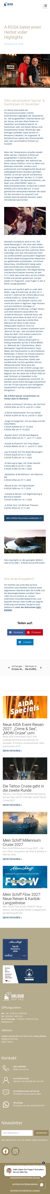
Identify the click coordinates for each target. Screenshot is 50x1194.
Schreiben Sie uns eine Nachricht (28, 1104)
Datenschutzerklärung (25, 1184)
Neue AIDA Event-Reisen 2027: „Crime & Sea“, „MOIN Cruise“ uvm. (23, 728)
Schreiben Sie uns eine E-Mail (27, 1092)
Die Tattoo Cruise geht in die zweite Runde (23, 788)
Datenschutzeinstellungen (25, 1190)
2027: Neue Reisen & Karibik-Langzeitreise (22, 898)
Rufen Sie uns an (21, 1068)
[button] (38, 5)
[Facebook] (5, 1151)
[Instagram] (15, 1151)
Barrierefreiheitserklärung (25, 1177)
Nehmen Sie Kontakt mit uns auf (28, 1080)
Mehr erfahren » (12, 750)
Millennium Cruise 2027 (22, 842)
